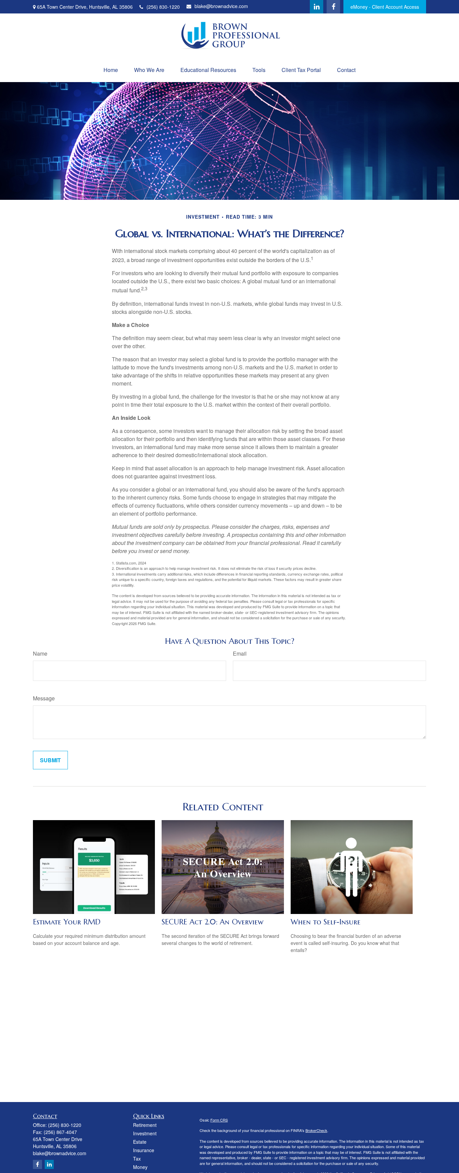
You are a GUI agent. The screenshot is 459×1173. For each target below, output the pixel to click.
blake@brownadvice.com (221, 6)
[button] (110, 69)
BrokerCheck (316, 1130)
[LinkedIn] (316, 6)
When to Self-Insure (326, 921)
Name (40, 653)
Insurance (143, 1150)
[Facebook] (333, 6)
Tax (137, 1158)
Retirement (145, 1125)
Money (140, 1167)
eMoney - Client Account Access (384, 6)
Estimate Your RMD (66, 921)
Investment (145, 1133)
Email (240, 653)
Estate (140, 1141)
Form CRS (219, 1120)
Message (44, 698)
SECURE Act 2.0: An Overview (212, 921)
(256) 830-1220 (163, 6)
